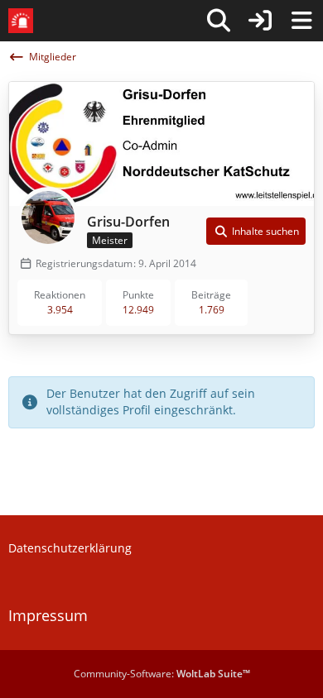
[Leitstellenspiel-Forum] (20, 20)
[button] (256, 232)
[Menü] (301, 20)
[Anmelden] (260, 20)
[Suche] (218, 20)
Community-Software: (162, 674)
